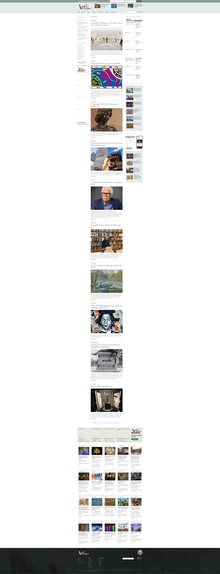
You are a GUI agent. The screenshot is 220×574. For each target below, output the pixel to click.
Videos (89, 564)
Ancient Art (95, 446)
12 (108, 422)
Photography (82, 446)
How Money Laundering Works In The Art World (97, 482)
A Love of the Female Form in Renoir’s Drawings (97, 537)
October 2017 (80, 54)
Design (106, 497)
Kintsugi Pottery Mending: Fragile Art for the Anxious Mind (123, 485)
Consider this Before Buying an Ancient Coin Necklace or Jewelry (96, 465)
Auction (93, 303)
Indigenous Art (82, 497)
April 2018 (79, 45)
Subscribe (129, 148)
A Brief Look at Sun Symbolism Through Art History (97, 457)
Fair (106, 471)
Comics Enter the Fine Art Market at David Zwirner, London (96, 534)
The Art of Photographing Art (102, 386)
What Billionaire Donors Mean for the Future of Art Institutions (138, 89)
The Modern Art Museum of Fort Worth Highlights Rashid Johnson (105, 346)
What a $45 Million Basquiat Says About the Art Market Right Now (106, 306)
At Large (93, 101)
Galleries (100, 561)
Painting (94, 497)
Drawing (94, 522)
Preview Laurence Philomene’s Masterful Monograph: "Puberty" (135, 512)
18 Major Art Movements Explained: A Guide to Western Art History (110, 460)
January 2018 (79, 49)
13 (111, 422)
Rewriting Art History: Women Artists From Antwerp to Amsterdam (82, 35)
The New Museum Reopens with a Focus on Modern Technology (106, 144)
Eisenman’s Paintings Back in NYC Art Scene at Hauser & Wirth (136, 516)
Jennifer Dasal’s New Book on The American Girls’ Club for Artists (135, 508)
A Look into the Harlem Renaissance (123, 533)
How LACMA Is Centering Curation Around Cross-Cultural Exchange (136, 487)
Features (90, 559)
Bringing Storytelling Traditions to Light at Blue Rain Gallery (137, 170)
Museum (93, 20)
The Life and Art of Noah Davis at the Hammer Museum (122, 541)
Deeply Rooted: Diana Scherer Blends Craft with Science (123, 461)
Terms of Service (92, 571)
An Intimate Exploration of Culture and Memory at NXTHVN (123, 537)
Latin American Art (136, 522)
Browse (100, 559)
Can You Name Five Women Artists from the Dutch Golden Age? (83, 487)
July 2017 (79, 59)
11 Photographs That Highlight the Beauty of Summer (83, 457)
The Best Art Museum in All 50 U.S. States (136, 490)
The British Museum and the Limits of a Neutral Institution (135, 465)
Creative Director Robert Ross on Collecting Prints (106, 183)
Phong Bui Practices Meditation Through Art (105, 226)
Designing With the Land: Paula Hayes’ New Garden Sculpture (105, 5)
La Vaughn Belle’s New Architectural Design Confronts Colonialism (109, 511)
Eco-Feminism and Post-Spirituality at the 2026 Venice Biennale (136, 483)
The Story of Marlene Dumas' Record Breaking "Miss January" (83, 542)
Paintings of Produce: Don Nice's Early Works (137, 111)
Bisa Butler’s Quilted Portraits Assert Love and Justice (83, 491)
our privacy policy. (128, 570)
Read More (93, 57)
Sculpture (120, 446)
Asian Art (120, 471)
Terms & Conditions (81, 562)
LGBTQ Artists (134, 497)
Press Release (94, 342)
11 (82, 63)
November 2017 (80, 53)
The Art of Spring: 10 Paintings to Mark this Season (106, 266)
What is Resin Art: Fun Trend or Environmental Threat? (122, 515)
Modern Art (121, 497)
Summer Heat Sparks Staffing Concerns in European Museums (135, 457)
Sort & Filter (82, 17)
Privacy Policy (86, 571)
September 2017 (80, 56)
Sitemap (79, 561)
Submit (139, 1)
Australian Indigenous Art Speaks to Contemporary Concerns (83, 512)
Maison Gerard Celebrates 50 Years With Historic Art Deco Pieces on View (97, 489)
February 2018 (80, 48)
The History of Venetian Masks (137, 124)
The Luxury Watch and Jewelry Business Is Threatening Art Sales (83, 534)
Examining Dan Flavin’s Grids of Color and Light (82, 38)
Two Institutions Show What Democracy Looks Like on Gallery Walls (135, 461)
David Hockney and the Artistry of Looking (138, 96)
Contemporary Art (136, 471)
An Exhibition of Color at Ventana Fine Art (138, 162)
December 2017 (80, 51)
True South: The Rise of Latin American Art (135, 536)
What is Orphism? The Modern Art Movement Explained (122, 511)
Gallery (93, 61)
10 (104, 422)
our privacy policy (97, 570)
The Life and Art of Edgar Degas (122, 482)
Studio (93, 180)
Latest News (90, 561)
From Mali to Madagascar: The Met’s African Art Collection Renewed (107, 24)
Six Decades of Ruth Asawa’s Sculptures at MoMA (96, 541)
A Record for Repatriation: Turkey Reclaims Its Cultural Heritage (97, 461)
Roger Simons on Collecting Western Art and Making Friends (110, 483)
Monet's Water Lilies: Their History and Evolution (121, 5)
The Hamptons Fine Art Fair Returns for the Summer (109, 490)
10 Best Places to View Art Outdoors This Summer (123, 465)
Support (78, 559)
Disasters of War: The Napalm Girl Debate (82, 461)
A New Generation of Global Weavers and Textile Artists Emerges (138, 5)
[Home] (84, 6)
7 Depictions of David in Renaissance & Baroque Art (104, 105)
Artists (100, 562)
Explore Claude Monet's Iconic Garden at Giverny (123, 508)
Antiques (94, 471)
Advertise (90, 567)
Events (89, 562)
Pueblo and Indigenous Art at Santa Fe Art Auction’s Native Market (137, 177)
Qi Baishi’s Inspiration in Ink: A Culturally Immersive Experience (123, 490)
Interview (93, 222)
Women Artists (82, 471)
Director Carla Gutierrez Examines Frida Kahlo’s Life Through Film (136, 540)
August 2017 (79, 57)
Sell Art (100, 565)
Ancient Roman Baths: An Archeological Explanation (110, 515)
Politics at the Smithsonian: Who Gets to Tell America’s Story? (138, 118)
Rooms (100, 564)
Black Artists (121, 522)
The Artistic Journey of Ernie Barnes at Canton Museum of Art (137, 155)
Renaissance (108, 446)
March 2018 (79, 46)
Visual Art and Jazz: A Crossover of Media (105, 63)
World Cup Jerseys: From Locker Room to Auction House (83, 538)
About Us (79, 558)
